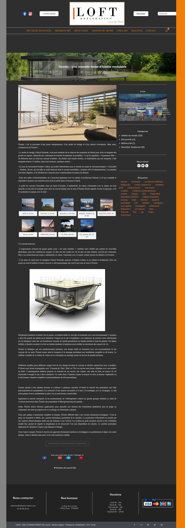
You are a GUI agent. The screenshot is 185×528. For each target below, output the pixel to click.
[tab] (131, 111)
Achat (93, 525)
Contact (151, 30)
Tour (135, 212)
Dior (144, 194)
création (124, 191)
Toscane (124, 212)
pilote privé (154, 206)
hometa (124, 200)
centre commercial (143, 185)
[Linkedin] (148, 525)
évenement (126, 215)
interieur (144, 200)
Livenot (47, 525)
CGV (88, 525)
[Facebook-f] (134, 525)
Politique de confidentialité (75, 525)
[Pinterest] (161, 525)
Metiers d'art (126, 143)
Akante (124, 182)
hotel (134, 200)
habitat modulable (151, 197)
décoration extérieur (130, 197)
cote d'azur (149, 188)
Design (135, 194)
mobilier (145, 203)
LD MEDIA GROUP (34, 525)
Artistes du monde (102, 30)
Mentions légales (58, 525)
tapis (151, 209)
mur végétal (126, 206)
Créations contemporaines (144, 191)
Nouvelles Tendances (38, 30)
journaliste (125, 203)
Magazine (136, 30)
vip (142, 212)
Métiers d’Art (63, 30)
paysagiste (140, 206)
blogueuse (125, 185)
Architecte (135, 182)
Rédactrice (126, 209)
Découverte (81, 30)
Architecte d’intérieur (154, 182)
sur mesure (140, 209)
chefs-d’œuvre (134, 188)
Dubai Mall (155, 194)
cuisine (124, 194)
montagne (158, 203)
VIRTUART (122, 30)
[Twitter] (155, 525)
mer (136, 203)
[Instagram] (141, 525)
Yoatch (151, 212)
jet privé (155, 200)
